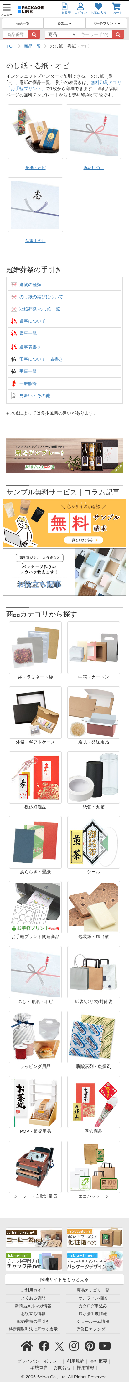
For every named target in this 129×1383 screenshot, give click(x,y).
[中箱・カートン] (93, 647)
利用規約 (75, 1361)
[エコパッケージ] (93, 1166)
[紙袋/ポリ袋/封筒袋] (93, 971)
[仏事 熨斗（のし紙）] (35, 204)
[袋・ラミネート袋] (35, 647)
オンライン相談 (93, 1298)
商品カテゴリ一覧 (93, 1290)
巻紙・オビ (35, 168)
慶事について (32, 321)
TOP (10, 46)
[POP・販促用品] (35, 1101)
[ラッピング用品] (35, 1036)
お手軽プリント (105, 23)
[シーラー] (35, 1166)
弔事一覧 (28, 371)
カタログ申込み (93, 1306)
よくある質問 (33, 1298)
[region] (64, 46)
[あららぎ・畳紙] (35, 842)
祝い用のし (94, 168)
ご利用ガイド (33, 1290)
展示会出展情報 (93, 1314)
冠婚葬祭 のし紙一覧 (39, 308)
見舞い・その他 (34, 395)
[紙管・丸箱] (93, 777)
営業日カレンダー (93, 1329)
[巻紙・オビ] (35, 131)
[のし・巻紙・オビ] (35, 971)
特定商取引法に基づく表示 (33, 1329)
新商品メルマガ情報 (33, 1306)
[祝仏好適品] (35, 777)
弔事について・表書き (41, 359)
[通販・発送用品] (93, 712)
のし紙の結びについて (41, 296)
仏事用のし (35, 241)
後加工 (63, 23)
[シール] (93, 842)
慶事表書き (30, 346)
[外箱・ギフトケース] (35, 712)
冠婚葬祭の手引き (33, 1321)
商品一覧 (22, 23)
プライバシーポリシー (39, 1361)
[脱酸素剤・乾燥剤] (93, 1036)
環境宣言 (39, 1367)
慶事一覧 (28, 333)
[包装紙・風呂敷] (93, 906)
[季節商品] (93, 1101)
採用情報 (85, 1367)
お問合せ (62, 1367)
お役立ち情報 (33, 1314)
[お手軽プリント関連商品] (35, 906)
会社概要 (98, 1361)
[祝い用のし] (93, 131)
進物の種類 (30, 284)
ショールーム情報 (93, 1321)
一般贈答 (28, 383)
